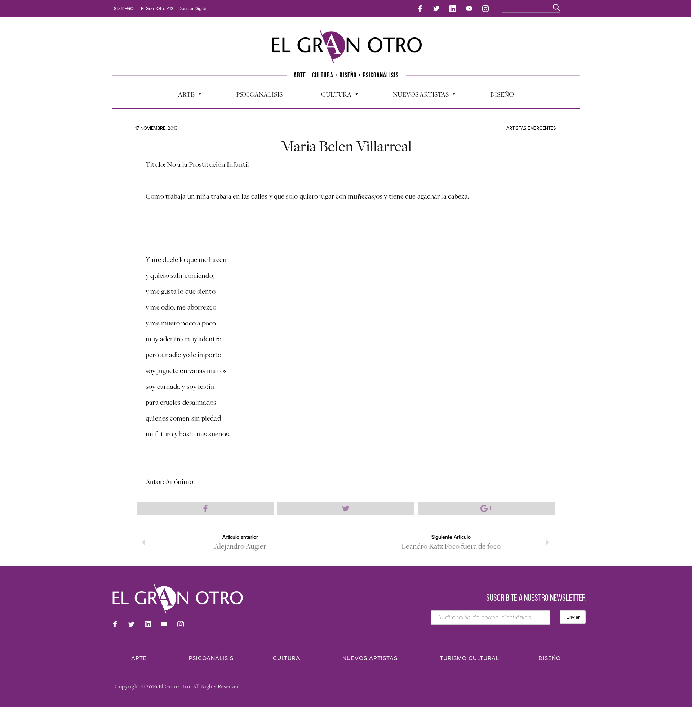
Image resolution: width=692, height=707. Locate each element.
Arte (183, 96)
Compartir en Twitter (345, 508)
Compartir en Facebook (205, 508)
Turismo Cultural (469, 658)
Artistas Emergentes (531, 128)
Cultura (332, 96)
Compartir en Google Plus (486, 508)
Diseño (502, 94)
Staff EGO (124, 9)
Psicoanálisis (259, 94)
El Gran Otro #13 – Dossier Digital (174, 9)
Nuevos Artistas (417, 96)
